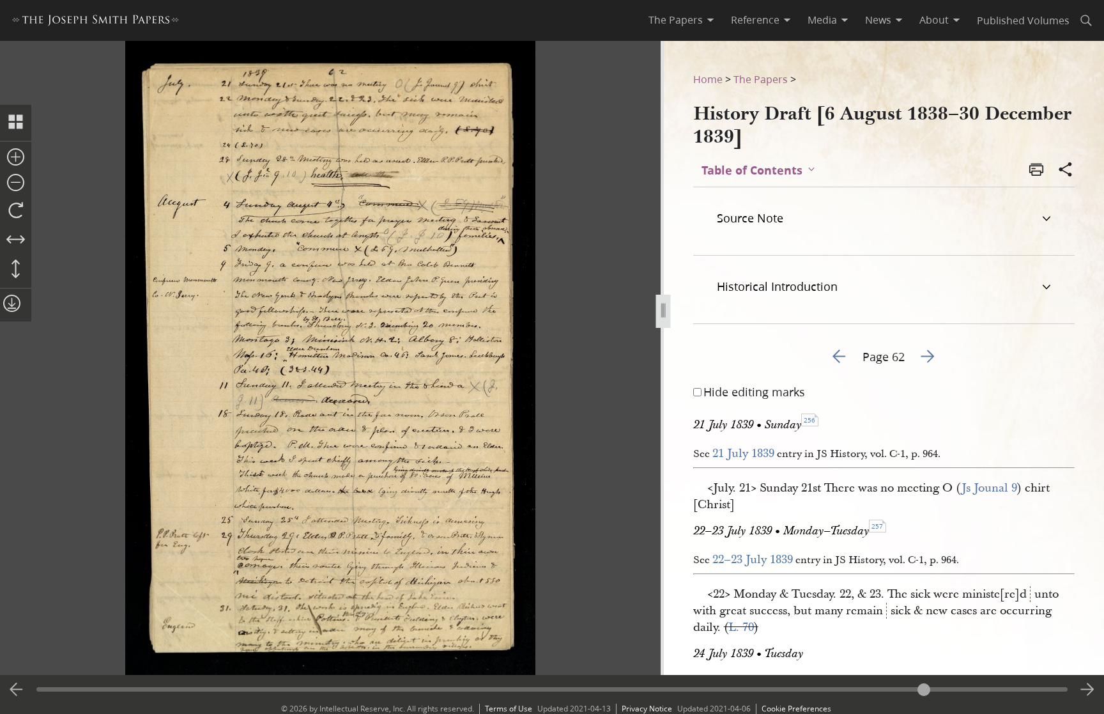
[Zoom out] (15, 183)
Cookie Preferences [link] (796, 708)
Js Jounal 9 (989, 488)
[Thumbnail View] (15, 123)
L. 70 (741, 627)
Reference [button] (755, 20)
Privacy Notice (647, 708)
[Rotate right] (15, 211)
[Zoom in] (15, 158)
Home (708, 79)
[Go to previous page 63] (16, 689)
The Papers (760, 79)
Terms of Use (508, 708)
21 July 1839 (743, 454)
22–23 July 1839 (752, 560)
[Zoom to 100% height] (15, 270)
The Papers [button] (675, 20)
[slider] (552, 689)
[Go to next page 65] (1087, 689)
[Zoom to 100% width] (15, 240)
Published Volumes (1023, 20)
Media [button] (822, 20)
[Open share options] (1066, 170)
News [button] (878, 20)
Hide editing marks (754, 392)
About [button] (934, 20)
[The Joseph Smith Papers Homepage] (95, 22)
